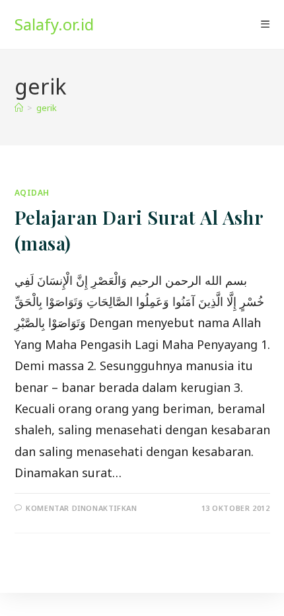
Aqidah (32, 192)
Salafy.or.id (54, 24)
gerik (46, 108)
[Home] (19, 108)
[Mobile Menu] (265, 24)
